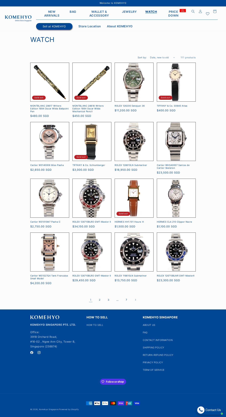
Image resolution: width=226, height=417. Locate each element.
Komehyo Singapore (49, 409)
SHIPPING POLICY (153, 347)
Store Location (89, 26)
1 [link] (90, 299)
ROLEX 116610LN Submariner (131, 275)
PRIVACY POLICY (153, 362)
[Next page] (135, 299)
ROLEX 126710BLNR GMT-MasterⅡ (176, 275)
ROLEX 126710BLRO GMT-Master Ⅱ (91, 221)
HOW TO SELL (95, 325)
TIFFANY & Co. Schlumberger (88, 165)
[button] (193, 11)
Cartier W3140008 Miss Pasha (47, 165)
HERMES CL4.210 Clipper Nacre (174, 221)
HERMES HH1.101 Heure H (129, 221)
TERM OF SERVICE (153, 369)
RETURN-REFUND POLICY (158, 355)
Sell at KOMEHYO (54, 26)
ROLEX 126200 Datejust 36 (130, 105)
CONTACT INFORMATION (158, 340)
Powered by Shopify (69, 409)
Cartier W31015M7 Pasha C (45, 221)
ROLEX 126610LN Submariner (131, 165)
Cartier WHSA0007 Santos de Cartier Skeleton (173, 166)
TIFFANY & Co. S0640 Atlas (172, 105)
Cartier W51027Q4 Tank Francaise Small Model (49, 277)
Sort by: (142, 57)
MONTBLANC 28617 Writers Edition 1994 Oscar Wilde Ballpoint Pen (49, 108)
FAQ (145, 332)
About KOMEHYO (120, 26)
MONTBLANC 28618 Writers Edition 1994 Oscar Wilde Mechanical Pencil (88, 108)
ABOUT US (149, 325)
